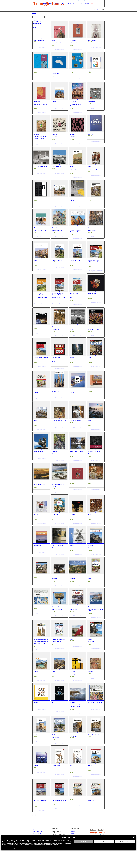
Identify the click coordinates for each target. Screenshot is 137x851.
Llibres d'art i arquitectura (38, 829)
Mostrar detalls (100, 270)
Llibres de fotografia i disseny (39, 835)
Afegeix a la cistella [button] (92, 271)
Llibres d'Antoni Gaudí (37, 831)
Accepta (83, 841)
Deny (104, 841)
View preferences (124, 841)
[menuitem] (45, 3)
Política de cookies (6, 848)
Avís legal (13, 848)
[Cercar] (73, 3)
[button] (134, 837)
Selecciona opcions (42, 47)
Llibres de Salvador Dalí (37, 833)
